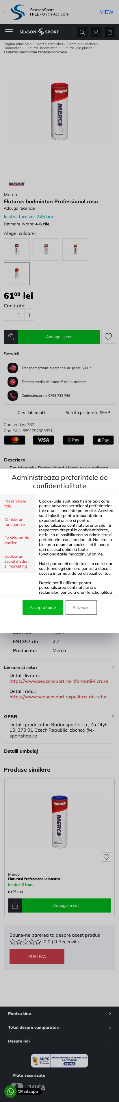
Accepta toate (43, 607)
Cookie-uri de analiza (16, 540)
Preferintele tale (15, 504)
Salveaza (81, 607)
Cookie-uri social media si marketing (15, 561)
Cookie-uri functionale (14, 522)
